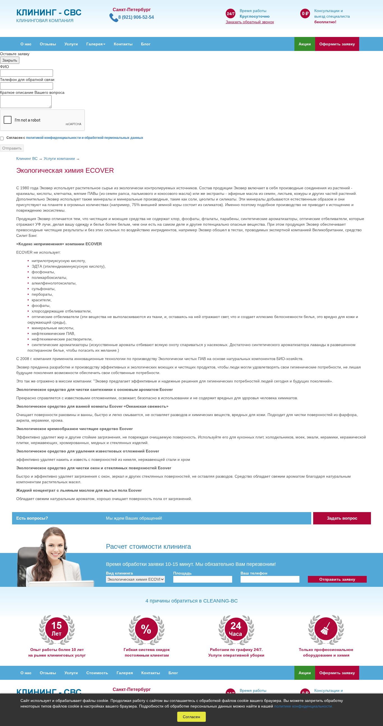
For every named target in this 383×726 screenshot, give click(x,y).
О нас (25, 44)
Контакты (123, 44)
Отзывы (48, 44)
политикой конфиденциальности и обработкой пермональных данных (84, 138)
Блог (146, 44)
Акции (305, 44)
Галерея (94, 44)
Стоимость (97, 673)
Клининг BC (27, 158)
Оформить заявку (337, 44)
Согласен (191, 717)
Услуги (71, 44)
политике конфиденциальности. (303, 706)
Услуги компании (59, 158)
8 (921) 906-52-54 (136, 17)
